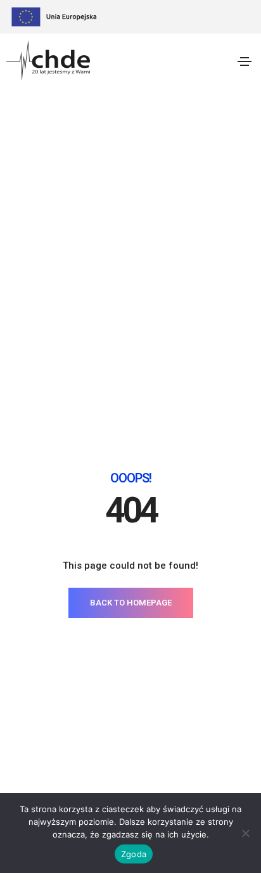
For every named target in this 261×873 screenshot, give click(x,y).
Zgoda (133, 854)
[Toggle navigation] (244, 61)
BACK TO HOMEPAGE (131, 602)
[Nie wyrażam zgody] (245, 833)
